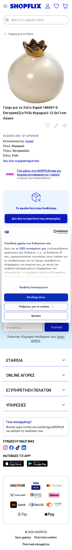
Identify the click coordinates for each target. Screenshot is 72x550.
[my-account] (47, 6)
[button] (5, 6)
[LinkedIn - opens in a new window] (25, 447)
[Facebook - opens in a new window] (12, 447)
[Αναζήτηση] (7, 20)
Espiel (29, 141)
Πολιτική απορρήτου (36, 544)
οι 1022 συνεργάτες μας (31, 248)
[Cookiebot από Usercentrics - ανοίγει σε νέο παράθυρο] (51, 232)
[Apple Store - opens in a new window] (14, 463)
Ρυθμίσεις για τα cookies (34, 306)
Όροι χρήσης (23, 537)
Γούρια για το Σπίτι (20, 34)
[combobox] (36, 19)
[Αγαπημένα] (56, 6)
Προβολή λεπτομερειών (33, 287)
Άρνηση (36, 316)
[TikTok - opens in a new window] (18, 447)
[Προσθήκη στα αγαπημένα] (48, 125)
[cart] (65, 6)
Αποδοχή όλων (36, 297)
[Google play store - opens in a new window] (37, 463)
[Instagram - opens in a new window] (6, 447)
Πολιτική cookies (45, 537)
